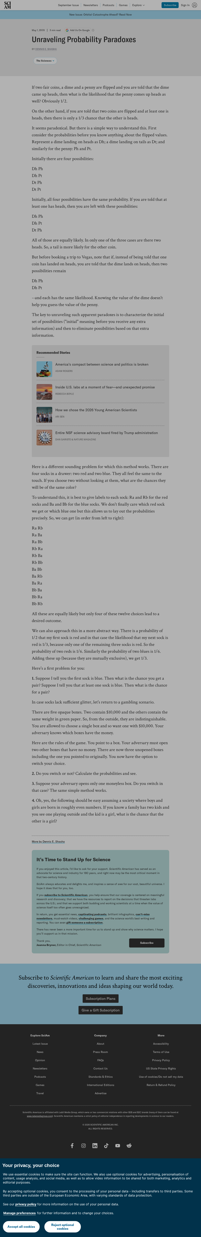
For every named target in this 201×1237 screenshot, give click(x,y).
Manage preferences (19, 1213)
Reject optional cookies (62, 1227)
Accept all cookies (21, 1227)
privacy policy (25, 1204)
